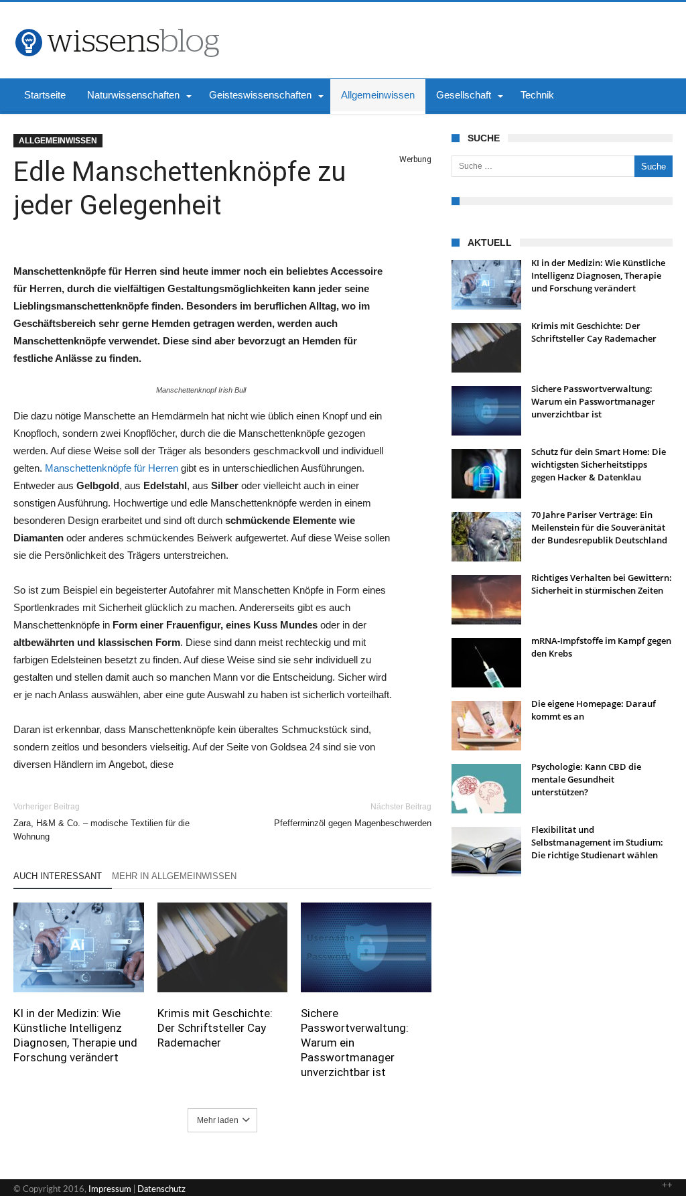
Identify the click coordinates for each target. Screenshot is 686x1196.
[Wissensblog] (116, 22)
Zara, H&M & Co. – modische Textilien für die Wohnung (101, 822)
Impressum (109, 1189)
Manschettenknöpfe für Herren (111, 468)
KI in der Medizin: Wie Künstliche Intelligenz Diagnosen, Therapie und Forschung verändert (75, 1035)
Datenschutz (161, 1189)
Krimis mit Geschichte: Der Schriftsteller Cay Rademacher (215, 1027)
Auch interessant (57, 876)
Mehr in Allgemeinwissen (174, 876)
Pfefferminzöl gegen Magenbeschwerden (352, 815)
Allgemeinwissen (58, 140)
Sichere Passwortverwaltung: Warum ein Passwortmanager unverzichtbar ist (355, 1042)
